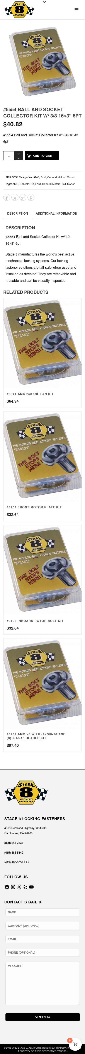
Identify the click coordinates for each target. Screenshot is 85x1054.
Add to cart (43, 156)
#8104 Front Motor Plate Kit (34, 507)
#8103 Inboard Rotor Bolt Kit (35, 621)
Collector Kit (27, 184)
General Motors (56, 177)
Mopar (71, 177)
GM (64, 184)
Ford (43, 177)
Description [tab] (17, 213)
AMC (36, 177)
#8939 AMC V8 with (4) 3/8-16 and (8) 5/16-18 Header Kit (36, 736)
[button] (72, 34)
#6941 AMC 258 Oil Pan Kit (30, 394)
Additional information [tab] (56, 213)
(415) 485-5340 (13, 852)
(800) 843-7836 (13, 843)
